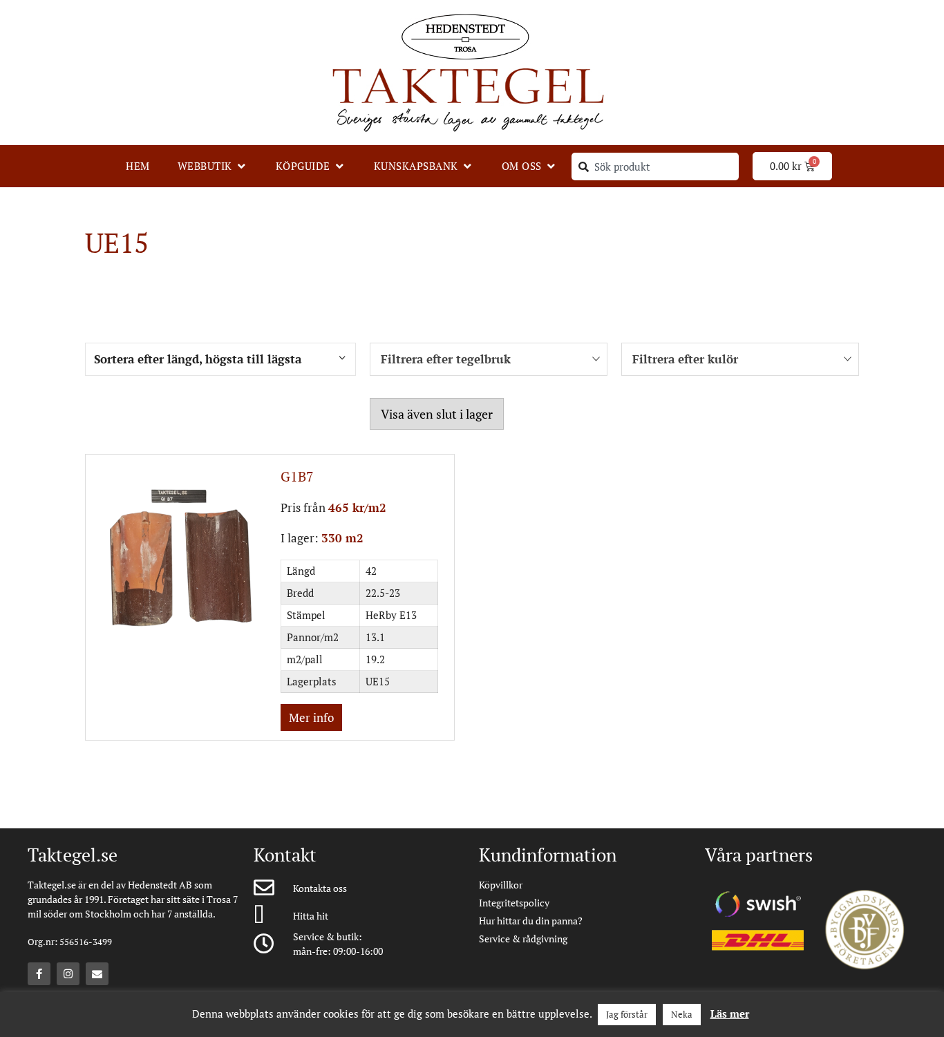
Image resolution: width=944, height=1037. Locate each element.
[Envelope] (97, 973)
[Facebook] (39, 973)
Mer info (311, 717)
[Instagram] (68, 973)
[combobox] (655, 166)
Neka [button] (681, 1014)
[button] (213, 166)
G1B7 (297, 476)
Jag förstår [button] (627, 1014)
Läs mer (729, 1013)
